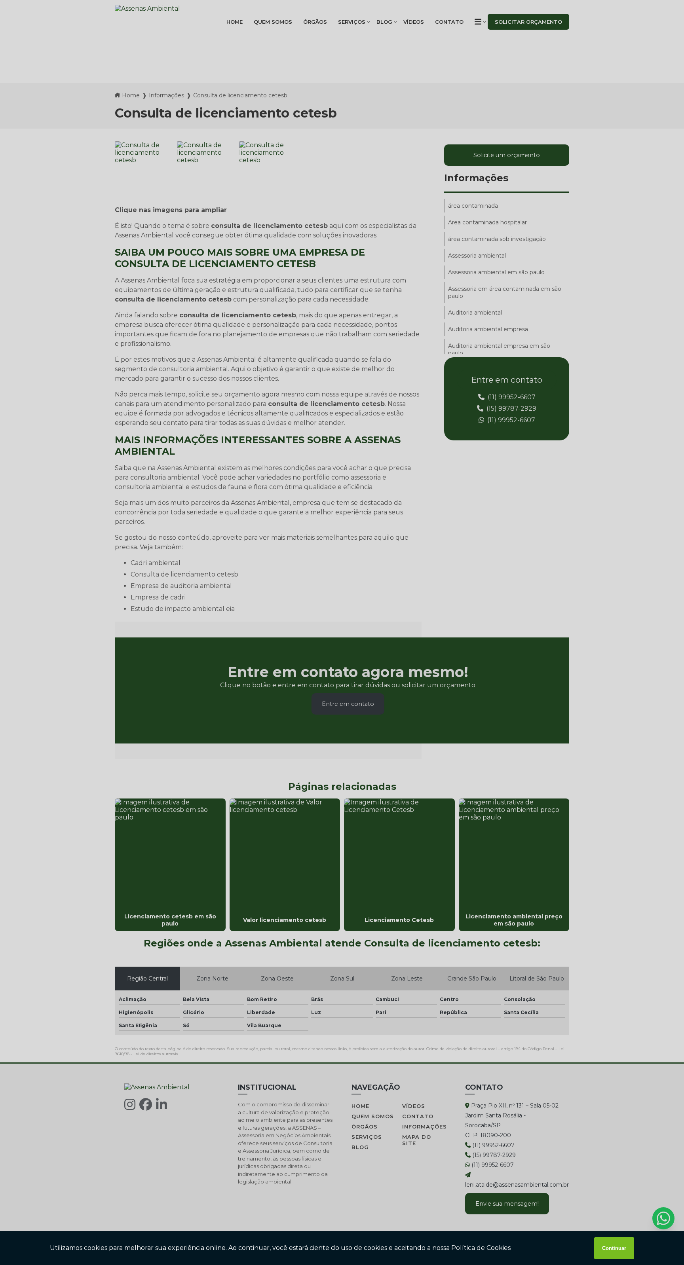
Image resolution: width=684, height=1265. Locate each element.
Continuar (614, 1248)
